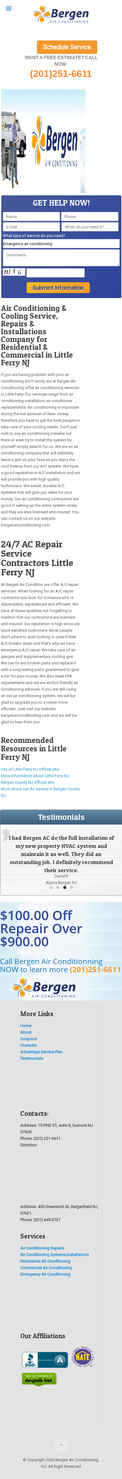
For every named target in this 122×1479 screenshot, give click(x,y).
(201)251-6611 (95, 969)
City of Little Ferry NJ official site (30, 769)
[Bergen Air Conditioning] (61, 15)
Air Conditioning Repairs (42, 1248)
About (26, 1032)
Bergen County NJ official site (27, 782)
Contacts (28, 1045)
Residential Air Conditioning (45, 1261)
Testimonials (31, 1058)
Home (25, 1025)
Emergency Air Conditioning (45, 1274)
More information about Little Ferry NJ (35, 775)
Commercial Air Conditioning (46, 1267)
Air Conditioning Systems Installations (54, 1254)
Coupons (28, 1038)
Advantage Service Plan (41, 1051)
